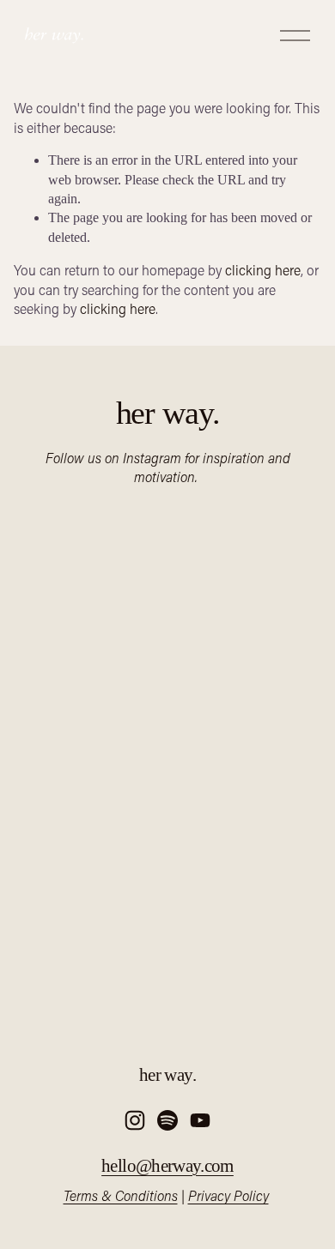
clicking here (263, 270)
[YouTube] (200, 1120)
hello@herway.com (167, 1165)
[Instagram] (135, 1120)
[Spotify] (167, 1120)
